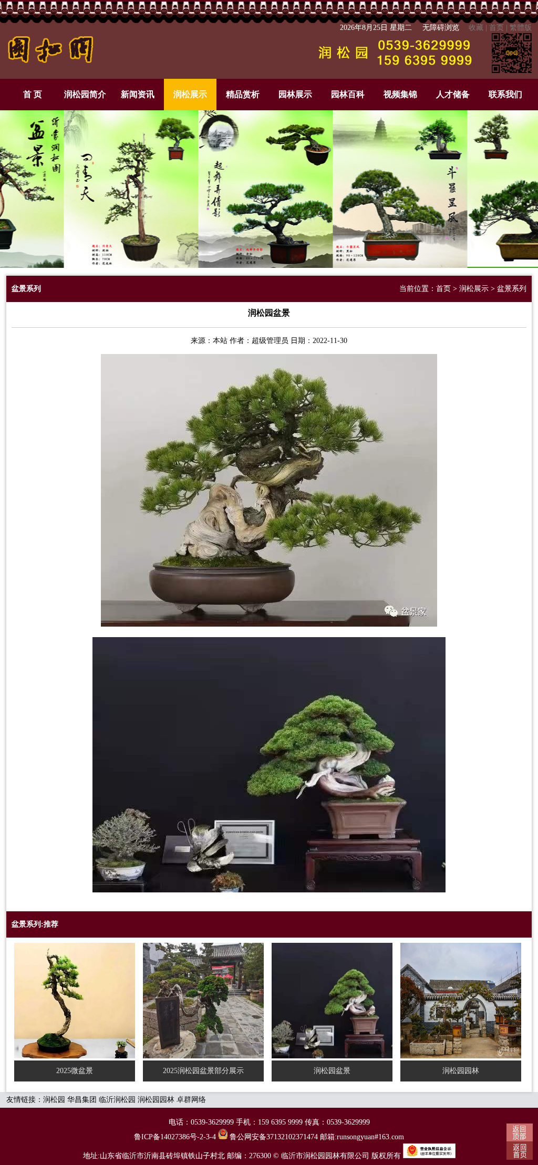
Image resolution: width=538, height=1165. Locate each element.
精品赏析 (243, 94)
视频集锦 (400, 94)
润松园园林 (156, 1100)
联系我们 (505, 94)
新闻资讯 (137, 94)
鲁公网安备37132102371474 (272, 1137)
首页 (496, 28)
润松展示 (190, 94)
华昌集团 (82, 1100)
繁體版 (521, 28)
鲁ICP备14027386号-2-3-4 (175, 1137)
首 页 (32, 94)
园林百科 (348, 94)
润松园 (54, 1100)
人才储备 (453, 94)
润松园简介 (85, 94)
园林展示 (295, 94)
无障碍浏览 (440, 28)
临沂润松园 (117, 1100)
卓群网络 (191, 1100)
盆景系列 (511, 289)
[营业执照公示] (429, 1156)
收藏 (476, 28)
